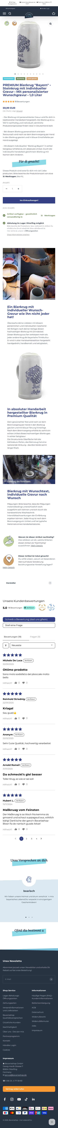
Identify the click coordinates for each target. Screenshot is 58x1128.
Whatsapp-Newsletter (31, 1090)
